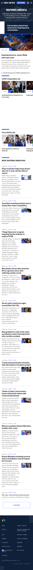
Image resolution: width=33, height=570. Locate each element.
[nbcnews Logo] (4, 520)
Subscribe (19, 542)
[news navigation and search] (31, 2)
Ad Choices (5, 542)
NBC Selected (20, 550)
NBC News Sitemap (22, 534)
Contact (4, 529)
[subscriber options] (28, 2)
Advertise (19, 546)
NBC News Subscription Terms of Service (23, 530)
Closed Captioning (22, 538)
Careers (4, 538)
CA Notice (4, 555)
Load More (16, 505)
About (3, 525)
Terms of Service (22, 525)
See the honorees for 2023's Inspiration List (16, 73)
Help (3, 534)
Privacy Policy (6, 546)
